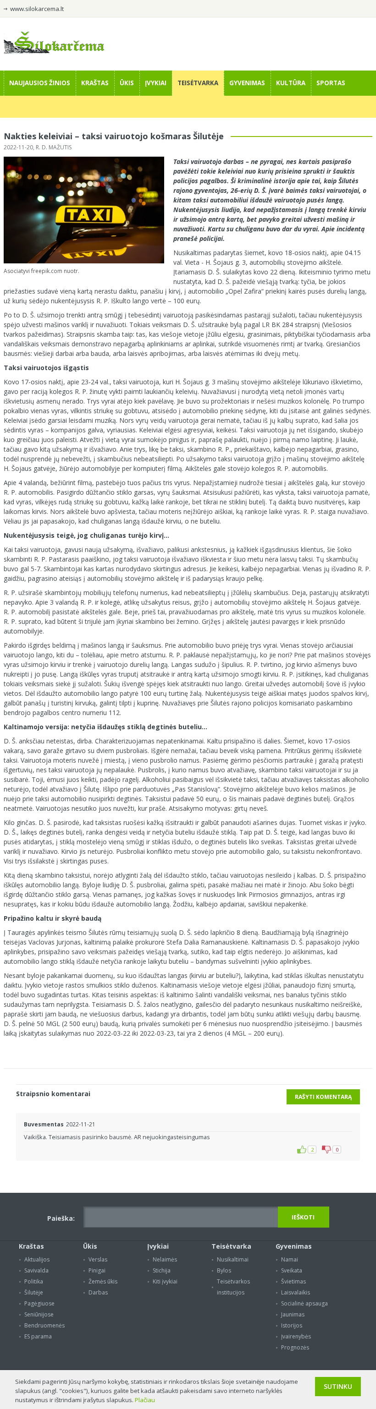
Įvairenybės (296, 1336)
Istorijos (291, 1325)
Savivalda (36, 1270)
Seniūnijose (39, 1314)
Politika (33, 1281)
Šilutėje (33, 1292)
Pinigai (96, 1270)
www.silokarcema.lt (37, 9)
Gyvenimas (247, 83)
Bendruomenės (44, 1325)
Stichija (162, 1270)
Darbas (98, 1292)
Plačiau (145, 1400)
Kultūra (290, 83)
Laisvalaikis (295, 1292)
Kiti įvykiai (165, 1281)
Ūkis (127, 83)
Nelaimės (165, 1259)
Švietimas (293, 1281)
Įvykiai (155, 83)
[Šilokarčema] (54, 51)
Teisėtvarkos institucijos (233, 1287)
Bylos (224, 1270)
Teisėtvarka (197, 83)
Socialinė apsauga (304, 1303)
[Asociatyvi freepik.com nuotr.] (84, 261)
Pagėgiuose (39, 1303)
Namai (289, 1259)
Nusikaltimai (233, 1259)
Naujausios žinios (39, 83)
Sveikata (291, 1270)
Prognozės (295, 1347)
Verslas (97, 1259)
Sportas (330, 83)
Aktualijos (37, 1259)
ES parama (38, 1336)
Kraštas (95, 83)
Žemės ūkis (102, 1281)
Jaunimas (292, 1314)
